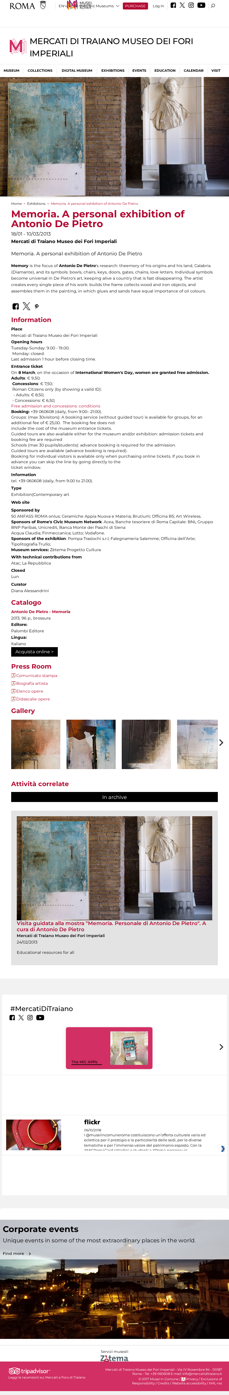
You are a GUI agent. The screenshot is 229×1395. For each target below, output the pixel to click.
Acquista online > (34, 651)
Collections (40, 70)
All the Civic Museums (94, 6)
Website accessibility (189, 1383)
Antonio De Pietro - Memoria (40, 611)
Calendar (194, 70)
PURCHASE (135, 6)
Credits (163, 1383)
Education (165, 70)
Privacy (192, 1379)
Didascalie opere (33, 699)
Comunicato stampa (36, 675)
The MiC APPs (84, 1062)
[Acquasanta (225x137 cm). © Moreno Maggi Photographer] (146, 761)
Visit (215, 70)
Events (139, 70)
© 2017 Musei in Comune (158, 1379)
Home (16, 203)
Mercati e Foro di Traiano (65, 1377)
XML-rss (215, 1383)
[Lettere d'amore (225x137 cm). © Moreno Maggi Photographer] (201, 760)
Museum (11, 70)
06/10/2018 (145, 1140)
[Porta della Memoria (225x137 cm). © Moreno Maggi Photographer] (91, 761)
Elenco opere (29, 691)
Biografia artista (32, 683)
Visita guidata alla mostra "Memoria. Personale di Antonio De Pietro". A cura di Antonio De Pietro (111, 926)
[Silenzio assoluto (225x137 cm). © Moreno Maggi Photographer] (35, 760)
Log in (158, 6)
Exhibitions (113, 70)
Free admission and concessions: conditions (55, 406)
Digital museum (77, 70)
